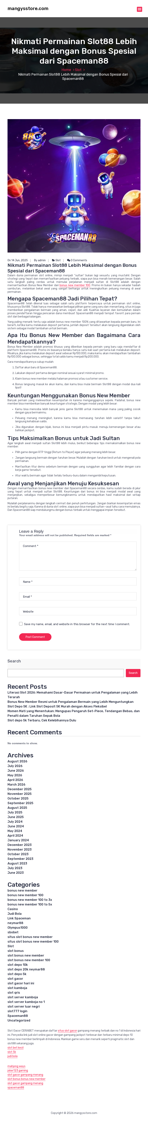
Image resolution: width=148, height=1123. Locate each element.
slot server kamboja (23, 997)
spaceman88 (16, 1087)
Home (66, 70)
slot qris (14, 992)
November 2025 (20, 794)
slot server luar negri (24, 1006)
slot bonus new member (26, 955)
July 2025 (15, 812)
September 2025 (20, 803)
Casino (13, 909)
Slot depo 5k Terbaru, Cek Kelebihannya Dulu (42, 720)
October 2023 (18, 854)
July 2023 (15, 868)
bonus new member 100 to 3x (30, 900)
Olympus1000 (18, 927)
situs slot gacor (67, 1030)
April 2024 (15, 835)
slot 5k (12, 1052)
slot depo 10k (18, 965)
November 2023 (20, 849)
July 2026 (15, 766)
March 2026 (16, 784)
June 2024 (16, 826)
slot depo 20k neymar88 (26, 969)
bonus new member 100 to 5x (30, 904)
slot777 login (17, 1011)
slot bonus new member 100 (29, 960)
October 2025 (18, 798)
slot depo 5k (17, 974)
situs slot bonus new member (30, 937)
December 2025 (20, 789)
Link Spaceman (19, 918)
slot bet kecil (16, 1047)
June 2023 (16, 873)
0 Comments (78, 260)
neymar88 (15, 923)
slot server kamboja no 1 (26, 1002)
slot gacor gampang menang (25, 1074)
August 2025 (17, 808)
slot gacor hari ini (21, 983)
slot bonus (16, 951)
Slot (78, 70)
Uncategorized (19, 1020)
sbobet (13, 932)
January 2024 (18, 840)
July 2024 (15, 821)
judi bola (13, 1056)
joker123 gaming (18, 1070)
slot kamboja (17, 988)
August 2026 (17, 761)
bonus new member (22, 890)
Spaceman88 (18, 1016)
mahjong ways (16, 1066)
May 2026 (15, 775)
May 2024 (15, 831)
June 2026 (16, 770)
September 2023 (20, 859)
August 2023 (17, 863)
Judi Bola (15, 914)
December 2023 (20, 845)
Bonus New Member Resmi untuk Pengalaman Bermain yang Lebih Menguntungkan (71, 702)
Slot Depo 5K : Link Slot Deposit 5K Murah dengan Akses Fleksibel (57, 706)
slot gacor (15, 978)
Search (14, 661)
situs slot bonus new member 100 (33, 941)
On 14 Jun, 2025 (18, 260)
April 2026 (15, 780)
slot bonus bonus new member (26, 1079)
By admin (40, 260)
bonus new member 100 (75, 285)
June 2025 (16, 817)
